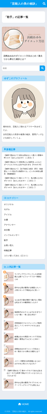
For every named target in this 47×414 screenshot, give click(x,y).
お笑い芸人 (9, 245)
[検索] (42, 68)
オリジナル (9, 204)
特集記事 (8, 250)
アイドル (8, 215)
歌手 (6, 240)
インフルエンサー (11, 235)
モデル (7, 209)
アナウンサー (10, 225)
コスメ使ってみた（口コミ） (16, 256)
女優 (6, 220)
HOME (25, 404)
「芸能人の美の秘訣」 (23, 3)
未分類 (7, 230)
